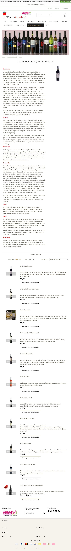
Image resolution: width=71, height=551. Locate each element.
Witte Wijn (41, 21)
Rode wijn (30, 21)
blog (46, 25)
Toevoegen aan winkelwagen (30, 282)
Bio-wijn (13, 21)
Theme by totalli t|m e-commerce (50, 548)
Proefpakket (8, 25)
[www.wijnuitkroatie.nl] (18, 15)
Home (5, 21)
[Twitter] (51, 511)
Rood (20, 57)
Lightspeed (39, 548)
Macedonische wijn (34, 25)
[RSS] (59, 511)
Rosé (21, 21)
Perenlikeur (20, 25)
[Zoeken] (49, 15)
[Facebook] (48, 511)
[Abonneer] (44, 512)
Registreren (65, 8)
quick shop (10, 274)
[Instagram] (56, 511)
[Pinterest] (54, 511)
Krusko (63, 21)
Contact (50, 8)
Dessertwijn (53, 21)
